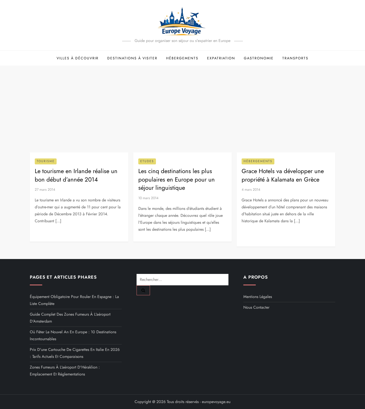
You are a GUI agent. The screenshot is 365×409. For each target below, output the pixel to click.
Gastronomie (259, 58)
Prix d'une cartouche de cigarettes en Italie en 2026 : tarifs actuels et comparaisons (75, 353)
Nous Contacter (256, 307)
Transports (295, 58)
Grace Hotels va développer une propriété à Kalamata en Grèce (283, 175)
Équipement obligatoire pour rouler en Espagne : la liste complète (74, 300)
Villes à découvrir (78, 58)
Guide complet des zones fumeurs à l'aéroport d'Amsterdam (70, 317)
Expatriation (221, 58)
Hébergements (182, 58)
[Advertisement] (182, 103)
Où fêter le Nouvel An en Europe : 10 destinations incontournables (73, 335)
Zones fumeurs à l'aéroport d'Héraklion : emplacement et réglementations (65, 370)
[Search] (143, 290)
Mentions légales (257, 296)
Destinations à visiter (132, 58)
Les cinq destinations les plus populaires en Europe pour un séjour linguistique (176, 179)
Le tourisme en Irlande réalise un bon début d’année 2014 (76, 175)
